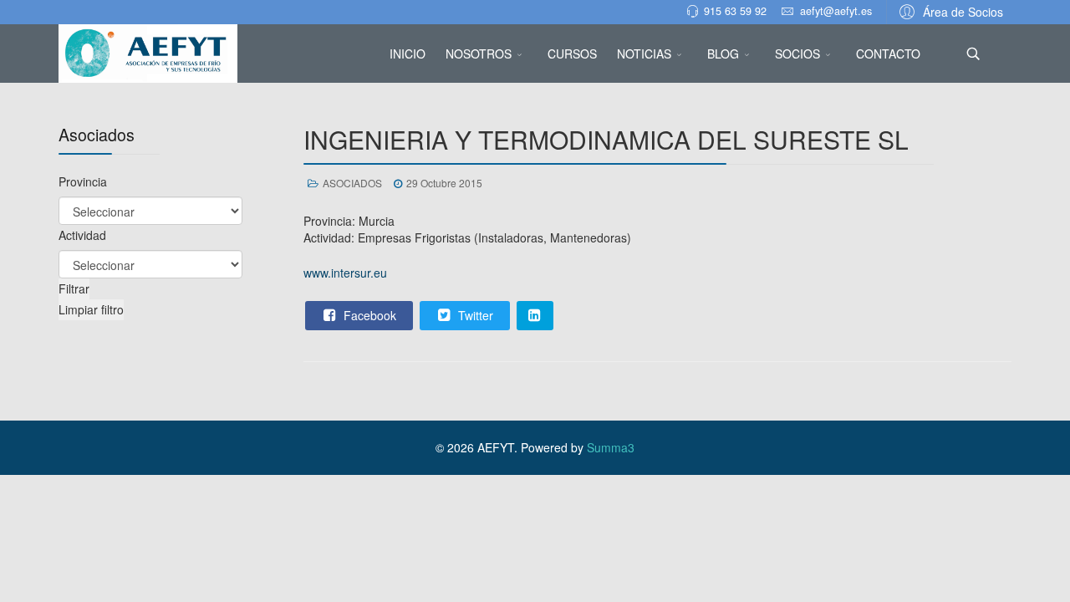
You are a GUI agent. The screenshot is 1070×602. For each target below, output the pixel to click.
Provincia (83, 181)
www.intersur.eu (345, 272)
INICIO (407, 53)
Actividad (82, 235)
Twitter (474, 315)
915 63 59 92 (735, 10)
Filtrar (74, 288)
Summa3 (610, 447)
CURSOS (572, 53)
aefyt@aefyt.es (836, 10)
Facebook (368, 315)
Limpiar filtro (91, 309)
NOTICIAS (644, 53)
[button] (948, 11)
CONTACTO (888, 53)
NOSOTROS (479, 53)
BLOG (723, 53)
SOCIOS (797, 53)
